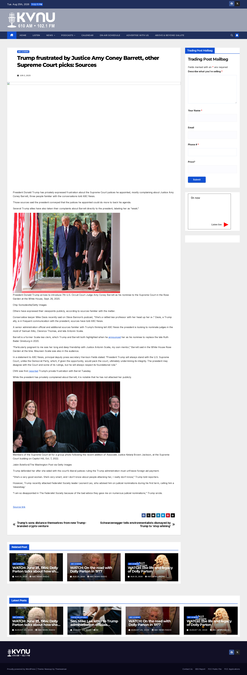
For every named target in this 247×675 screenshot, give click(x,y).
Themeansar (60, 669)
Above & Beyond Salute (169, 35)
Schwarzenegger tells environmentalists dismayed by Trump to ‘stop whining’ (135, 524)
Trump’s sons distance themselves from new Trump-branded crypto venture (51, 524)
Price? (191, 161)
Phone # (193, 144)
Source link (19, 507)
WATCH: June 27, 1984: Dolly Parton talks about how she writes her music (35, 571)
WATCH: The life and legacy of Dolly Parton (150, 569)
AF (97, 630)
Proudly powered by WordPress (21, 669)
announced (114, 337)
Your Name (195, 110)
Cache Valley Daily (79, 617)
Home (23, 35)
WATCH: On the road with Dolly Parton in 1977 (91, 569)
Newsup (48, 669)
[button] (232, 35)
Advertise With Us (137, 35)
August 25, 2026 (24, 630)
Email (191, 127)
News (50, 35)
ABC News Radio (40, 576)
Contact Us (188, 669)
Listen (36, 35)
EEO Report (200, 669)
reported (33, 371)
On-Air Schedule (110, 35)
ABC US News (23, 52)
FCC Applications (232, 669)
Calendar (87, 35)
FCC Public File (215, 669)
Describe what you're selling (205, 71)
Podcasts (67, 35)
